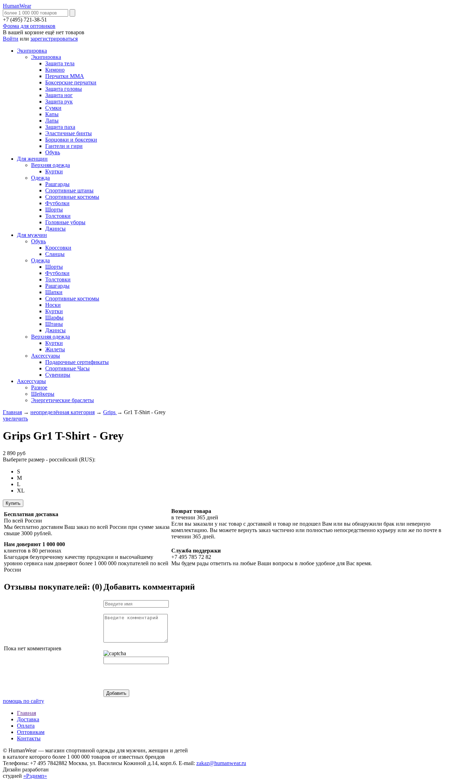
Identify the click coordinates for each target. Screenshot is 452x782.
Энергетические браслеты (62, 400)
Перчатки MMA (64, 76)
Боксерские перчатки (70, 82)
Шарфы (54, 318)
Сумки (53, 108)
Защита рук (59, 102)
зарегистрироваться (54, 39)
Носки (53, 305)
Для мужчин (32, 235)
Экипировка (32, 51)
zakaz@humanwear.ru (221, 763)
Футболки (57, 203)
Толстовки (58, 216)
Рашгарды (57, 184)
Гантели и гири (64, 146)
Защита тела (60, 63)
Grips (110, 412)
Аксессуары (45, 356)
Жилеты (55, 349)
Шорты (54, 210)
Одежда (40, 178)
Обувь (52, 152)
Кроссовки (58, 248)
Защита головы (63, 89)
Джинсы (55, 229)
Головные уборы (65, 222)
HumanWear (17, 6)
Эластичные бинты (68, 133)
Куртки (54, 171)
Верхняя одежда (50, 165)
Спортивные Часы (67, 368)
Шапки (54, 292)
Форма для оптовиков (29, 26)
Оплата (26, 726)
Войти (10, 39)
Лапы (52, 121)
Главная (12, 412)
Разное (39, 387)
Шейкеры (42, 394)
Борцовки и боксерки (71, 140)
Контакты (29, 738)
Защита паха (60, 127)
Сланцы (55, 254)
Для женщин (32, 159)
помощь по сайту (23, 701)
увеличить (15, 419)
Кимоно (55, 70)
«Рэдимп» (35, 776)
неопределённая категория (62, 412)
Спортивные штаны (69, 190)
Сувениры (57, 375)
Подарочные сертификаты (77, 362)
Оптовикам (30, 732)
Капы (52, 114)
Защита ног (59, 95)
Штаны (54, 324)
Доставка (28, 719)
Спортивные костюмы (72, 197)
